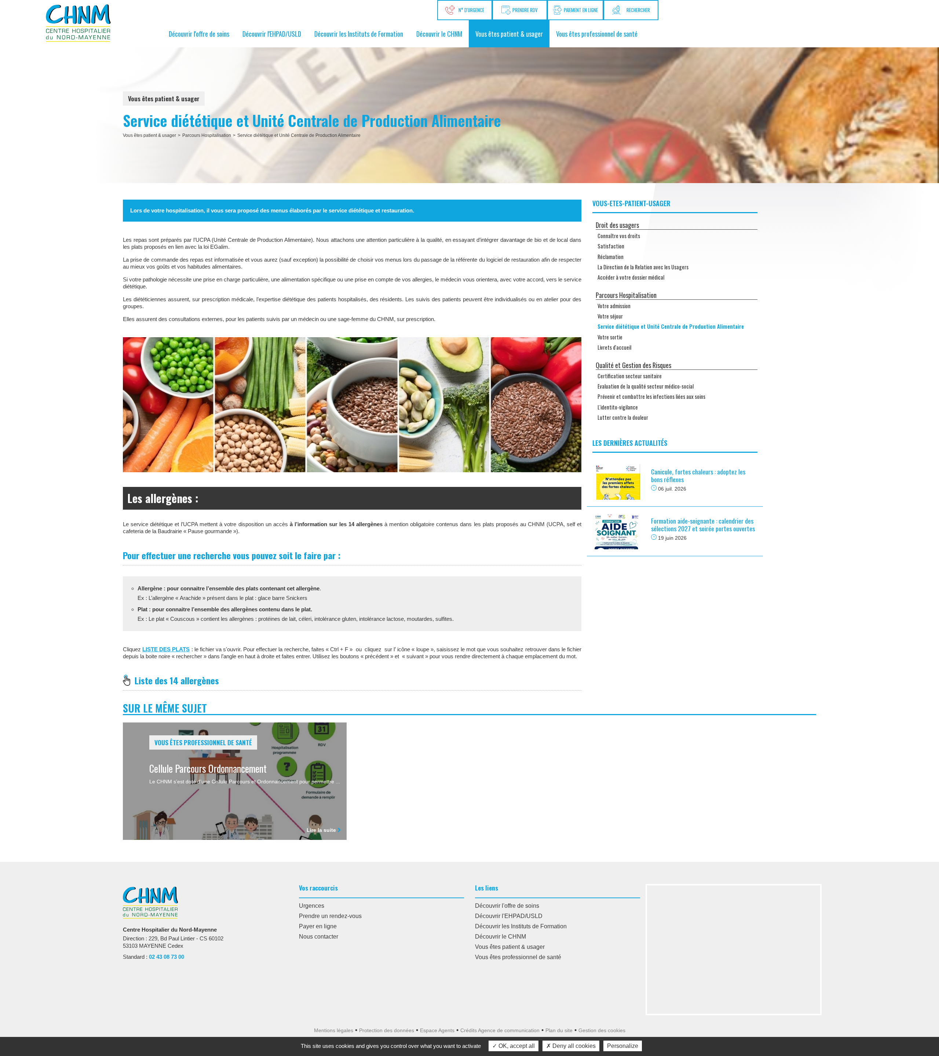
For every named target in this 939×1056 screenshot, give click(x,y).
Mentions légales (333, 1030)
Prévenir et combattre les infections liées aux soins (651, 396)
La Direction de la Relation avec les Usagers (643, 267)
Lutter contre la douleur (623, 417)
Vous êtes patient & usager (509, 34)
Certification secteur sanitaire (630, 376)
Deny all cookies (573, 1046)
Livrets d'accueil (614, 347)
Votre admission (614, 306)
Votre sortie (610, 337)
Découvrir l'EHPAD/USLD (271, 34)
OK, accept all (516, 1046)
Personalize (622, 1046)
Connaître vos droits (619, 236)
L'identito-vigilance (618, 407)
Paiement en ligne (581, 10)
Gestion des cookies (601, 1030)
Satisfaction (611, 246)
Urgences (311, 906)
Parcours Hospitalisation (206, 135)
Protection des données (386, 1030)
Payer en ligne (318, 926)
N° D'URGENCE (470, 10)
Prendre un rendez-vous (330, 916)
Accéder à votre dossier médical (631, 277)
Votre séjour (610, 316)
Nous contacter (318, 936)
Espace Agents (437, 1030)
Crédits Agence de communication (500, 1030)
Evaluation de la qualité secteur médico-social (646, 386)
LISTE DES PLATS (166, 649)
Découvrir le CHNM (439, 34)
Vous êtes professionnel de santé (596, 34)
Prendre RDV (525, 10)
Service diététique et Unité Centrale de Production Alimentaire (299, 135)
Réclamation (611, 257)
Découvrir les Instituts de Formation (358, 34)
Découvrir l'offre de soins (199, 34)
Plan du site (559, 1030)
